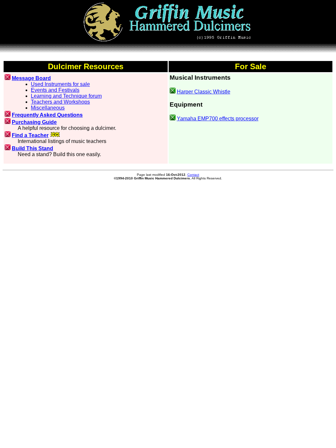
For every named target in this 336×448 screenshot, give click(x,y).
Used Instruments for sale (60, 84)
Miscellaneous (48, 108)
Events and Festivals (55, 90)
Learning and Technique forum (66, 96)
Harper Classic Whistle (203, 91)
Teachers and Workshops (60, 102)
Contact (193, 174)
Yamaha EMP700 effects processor (218, 118)
